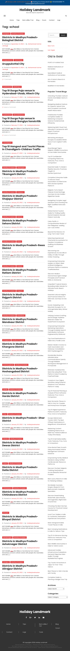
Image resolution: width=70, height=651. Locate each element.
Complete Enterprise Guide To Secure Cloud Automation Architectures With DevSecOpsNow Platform (57, 181)
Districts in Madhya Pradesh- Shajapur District (20, 197)
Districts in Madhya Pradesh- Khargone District (20, 345)
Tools (41, 632)
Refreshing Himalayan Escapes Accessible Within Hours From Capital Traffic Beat (57, 141)
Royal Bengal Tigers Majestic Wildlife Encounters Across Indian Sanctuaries (58, 150)
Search (63, 35)
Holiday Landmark (35, 10)
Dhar (4, 414)
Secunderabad (19, 115)
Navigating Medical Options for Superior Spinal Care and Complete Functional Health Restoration (57, 107)
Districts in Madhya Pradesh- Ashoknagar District (20, 543)
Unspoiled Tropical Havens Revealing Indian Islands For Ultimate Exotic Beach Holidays (57, 287)
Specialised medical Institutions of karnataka (56, 74)
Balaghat (6, 34)
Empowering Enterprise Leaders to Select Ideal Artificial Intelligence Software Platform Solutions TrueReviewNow (58, 265)
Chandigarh (7, 143)
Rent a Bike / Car (28, 20)
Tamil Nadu (18, 60)
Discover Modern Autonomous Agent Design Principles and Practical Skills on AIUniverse (57, 277)
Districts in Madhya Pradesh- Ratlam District (20, 271)
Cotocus (35, 647)
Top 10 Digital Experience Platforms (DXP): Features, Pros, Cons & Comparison (57, 412)
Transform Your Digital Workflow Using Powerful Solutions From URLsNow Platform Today (56, 383)
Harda (5, 389)
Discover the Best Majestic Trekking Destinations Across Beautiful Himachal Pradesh (57, 471)
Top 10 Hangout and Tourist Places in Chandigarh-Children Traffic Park (23, 149)
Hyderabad (7, 87)
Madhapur (17, 87)
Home (12, 20)
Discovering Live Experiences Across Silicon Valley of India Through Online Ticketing (57, 254)
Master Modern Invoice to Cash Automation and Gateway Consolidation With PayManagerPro (57, 348)
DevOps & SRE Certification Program (19, 2)
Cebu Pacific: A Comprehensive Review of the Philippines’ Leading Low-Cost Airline (57, 224)
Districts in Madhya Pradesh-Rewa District (23, 247)
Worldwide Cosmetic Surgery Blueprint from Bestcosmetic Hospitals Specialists (56, 488)
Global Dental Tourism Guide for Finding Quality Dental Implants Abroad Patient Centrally (56, 214)
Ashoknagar (7, 537)
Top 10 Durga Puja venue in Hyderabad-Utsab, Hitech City (20, 92)
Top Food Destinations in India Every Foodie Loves (56, 339)
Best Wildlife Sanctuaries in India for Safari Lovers (57, 545)
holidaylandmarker (33, 97)
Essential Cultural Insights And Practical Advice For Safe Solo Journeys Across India (57, 298)
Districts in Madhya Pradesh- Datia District (20, 469)
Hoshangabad (8, 365)
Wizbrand (37, 646)
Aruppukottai (7, 60)
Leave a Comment (10, 107)
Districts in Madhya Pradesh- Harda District (20, 395)
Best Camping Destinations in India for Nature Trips (57, 530)
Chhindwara (7, 488)
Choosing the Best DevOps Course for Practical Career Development (58, 508)
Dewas (5, 439)
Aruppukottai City (13, 63)
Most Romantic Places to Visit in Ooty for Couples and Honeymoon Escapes (57, 403)
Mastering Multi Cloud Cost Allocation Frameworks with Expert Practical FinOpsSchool (58, 130)
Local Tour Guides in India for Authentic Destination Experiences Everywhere (57, 516)
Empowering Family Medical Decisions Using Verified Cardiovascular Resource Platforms (58, 461)
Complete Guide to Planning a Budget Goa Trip (57, 578)
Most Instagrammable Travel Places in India (56, 524)
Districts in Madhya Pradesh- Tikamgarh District (20, 173)
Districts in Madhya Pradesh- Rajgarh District (20, 296)
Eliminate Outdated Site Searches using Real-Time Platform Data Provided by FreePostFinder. (57, 373)
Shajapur (20, 192)
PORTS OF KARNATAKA (56, 62)
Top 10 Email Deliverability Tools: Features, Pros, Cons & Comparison (57, 441)
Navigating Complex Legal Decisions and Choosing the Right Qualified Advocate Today (57, 203)
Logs (58, 20)
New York (51, 46)
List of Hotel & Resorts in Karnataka (56, 80)
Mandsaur (20, 315)
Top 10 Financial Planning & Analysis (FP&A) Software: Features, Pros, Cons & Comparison (57, 394)
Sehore (19, 217)
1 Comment (7, 79)
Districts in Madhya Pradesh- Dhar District (23, 419)
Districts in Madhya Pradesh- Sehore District (20, 222)
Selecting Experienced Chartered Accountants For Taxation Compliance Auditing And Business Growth (58, 242)
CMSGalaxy (29, 644)
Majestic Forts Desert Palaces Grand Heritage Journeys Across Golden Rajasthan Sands (56, 193)
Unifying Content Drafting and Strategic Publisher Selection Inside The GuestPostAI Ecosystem (57, 319)
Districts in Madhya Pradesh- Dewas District (20, 444)
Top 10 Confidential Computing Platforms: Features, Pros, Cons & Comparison (56, 159)
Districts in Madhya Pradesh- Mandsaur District (20, 321)
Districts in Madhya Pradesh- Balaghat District (20, 39)
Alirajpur (6, 562)
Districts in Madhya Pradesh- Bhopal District (20, 518)
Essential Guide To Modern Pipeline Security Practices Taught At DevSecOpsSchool (57, 170)
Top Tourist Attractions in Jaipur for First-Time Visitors (57, 565)
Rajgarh (20, 291)
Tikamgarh (21, 167)
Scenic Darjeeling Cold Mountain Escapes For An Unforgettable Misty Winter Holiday (57, 308)
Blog (37, 20)
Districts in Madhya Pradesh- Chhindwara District (20, 493)
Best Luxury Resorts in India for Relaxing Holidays (57, 480)
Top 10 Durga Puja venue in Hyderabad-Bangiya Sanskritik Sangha (21, 121)
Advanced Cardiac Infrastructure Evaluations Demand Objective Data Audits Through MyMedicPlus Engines (57, 554)
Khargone (6, 340)
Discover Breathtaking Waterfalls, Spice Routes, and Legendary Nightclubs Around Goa (57, 499)
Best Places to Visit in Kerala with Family (58, 572)
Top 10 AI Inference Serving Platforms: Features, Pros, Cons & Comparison (57, 537)
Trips (18, 20)
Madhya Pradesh (18, 34)
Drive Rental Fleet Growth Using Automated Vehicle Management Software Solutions (57, 450)
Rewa (19, 241)
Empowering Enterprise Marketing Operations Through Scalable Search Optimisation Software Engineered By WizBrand (57, 330)
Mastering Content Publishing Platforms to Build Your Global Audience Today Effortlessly (57, 432)
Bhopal (5, 513)
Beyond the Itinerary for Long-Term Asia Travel (56, 233)
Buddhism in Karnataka (56, 86)
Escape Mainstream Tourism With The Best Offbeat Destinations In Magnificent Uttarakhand (57, 421)
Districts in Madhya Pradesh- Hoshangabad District (20, 370)
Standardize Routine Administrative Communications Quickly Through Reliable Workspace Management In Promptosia (58, 360)
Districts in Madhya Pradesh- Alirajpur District (20, 567)
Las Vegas (51, 50)
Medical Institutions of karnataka (55, 68)
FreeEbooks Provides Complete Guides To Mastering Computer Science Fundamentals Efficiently (56, 119)
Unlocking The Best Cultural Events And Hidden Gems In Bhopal (57, 98)
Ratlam (19, 266)
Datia (5, 463)
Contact (52, 20)
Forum (44, 20)
